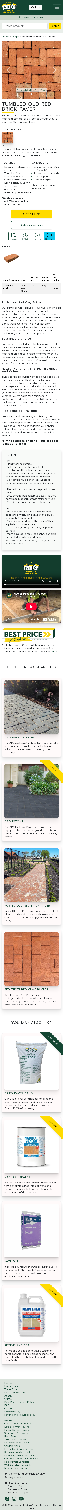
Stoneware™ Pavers (16, 1433)
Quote (8, 1398)
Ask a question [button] (31, 225)
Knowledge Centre (15, 1392)
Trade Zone (11, 1389)
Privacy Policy (12, 1411)
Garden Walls (12, 1445)
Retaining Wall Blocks (16, 1442)
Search (55, 26)
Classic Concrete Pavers (18, 1423)
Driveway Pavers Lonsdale (19, 1455)
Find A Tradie (11, 1386)
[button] (9, 70)
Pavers (8, 1420)
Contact (9, 1408)
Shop (15, 36)
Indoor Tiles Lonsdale (16, 1468)
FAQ (6, 1405)
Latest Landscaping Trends (19, 1449)
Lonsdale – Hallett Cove (32, 17)
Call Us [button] (35, 7)
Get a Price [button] (31, 214)
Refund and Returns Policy (19, 1414)
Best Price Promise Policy (19, 1402)
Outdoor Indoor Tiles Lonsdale (21, 1458)
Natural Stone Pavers (16, 1429)
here (54, 651)
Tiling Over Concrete (16, 1439)
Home (5, 36)
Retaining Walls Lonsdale (18, 1452)
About (8, 1395)
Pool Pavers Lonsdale (16, 1461)
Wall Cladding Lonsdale (17, 1464)
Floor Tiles (10, 1436)
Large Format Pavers (16, 1426)
